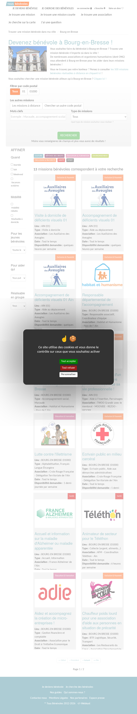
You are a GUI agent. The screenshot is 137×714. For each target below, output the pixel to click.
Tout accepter (68, 361)
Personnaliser (68, 374)
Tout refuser (68, 368)
